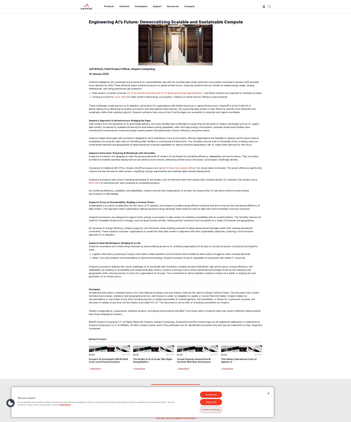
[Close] (268, 393)
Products (109, 6)
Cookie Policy (65, 405)
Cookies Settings (211, 409)
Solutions (124, 6)
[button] (10, 403)
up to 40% (120, 96)
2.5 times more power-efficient (180, 168)
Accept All (211, 395)
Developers (141, 6)
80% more (94, 183)
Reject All (211, 402)
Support (157, 6)
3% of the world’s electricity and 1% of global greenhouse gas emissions (164, 93)
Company (189, 6)
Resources (173, 6)
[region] (142, 402)
